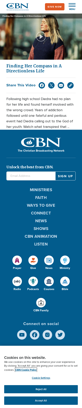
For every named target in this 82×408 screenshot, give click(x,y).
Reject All (41, 389)
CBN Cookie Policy (26, 370)
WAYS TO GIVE (41, 205)
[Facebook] (42, 85)
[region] (41, 377)
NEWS (41, 221)
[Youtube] (22, 335)
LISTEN (41, 244)
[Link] (70, 85)
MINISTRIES (41, 190)
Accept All (41, 400)
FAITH (41, 198)
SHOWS (41, 229)
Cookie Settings (41, 378)
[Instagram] (47, 335)
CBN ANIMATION (41, 236)
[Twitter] (51, 85)
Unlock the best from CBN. (29, 167)
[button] (70, 6)
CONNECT (41, 213)
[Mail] (61, 85)
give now (55, 7)
